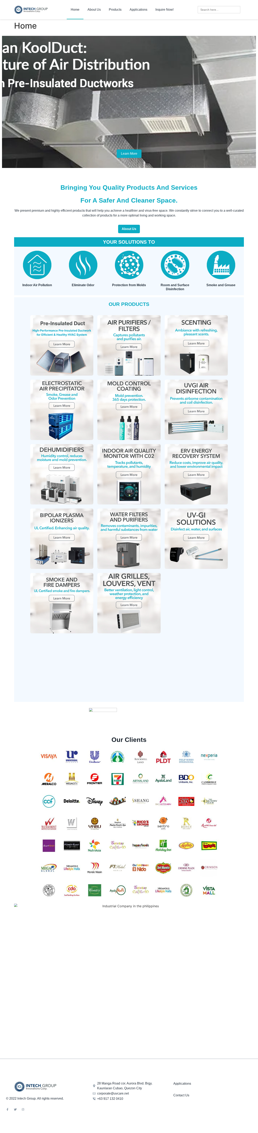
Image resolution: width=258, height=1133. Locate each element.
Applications (138, 9)
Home (75, 9)
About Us (94, 9)
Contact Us (181, 1095)
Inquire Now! (164, 9)
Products (115, 9)
